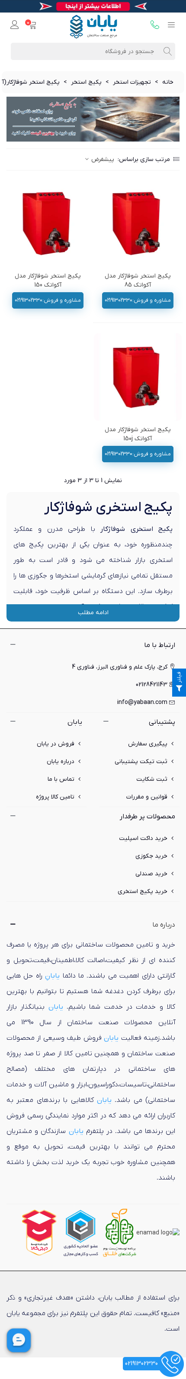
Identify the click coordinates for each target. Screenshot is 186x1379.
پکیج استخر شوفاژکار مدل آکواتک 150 (48, 280)
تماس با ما (61, 779)
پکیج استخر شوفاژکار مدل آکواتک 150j (138, 434)
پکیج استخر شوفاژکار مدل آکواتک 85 (138, 280)
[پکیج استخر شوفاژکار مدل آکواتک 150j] (138, 377)
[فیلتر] (179, 690)
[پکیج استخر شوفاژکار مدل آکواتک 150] (48, 223)
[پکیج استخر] (93, 119)
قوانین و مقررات (146, 797)
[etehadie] (80, 1232)
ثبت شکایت (151, 779)
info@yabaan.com (142, 702)
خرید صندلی (151, 874)
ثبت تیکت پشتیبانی (141, 761)
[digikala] (39, 1232)
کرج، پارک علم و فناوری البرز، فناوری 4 (119, 667)
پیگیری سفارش (147, 744)
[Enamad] (158, 1232)
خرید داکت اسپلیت (143, 838)
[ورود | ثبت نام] (14, 25)
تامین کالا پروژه (55, 797)
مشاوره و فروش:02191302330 (138, 300)
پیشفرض (102, 159)
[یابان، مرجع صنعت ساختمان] (93, 25)
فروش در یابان (55, 744)
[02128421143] (155, 25)
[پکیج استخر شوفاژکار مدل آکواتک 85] (138, 223)
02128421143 (151, 685)
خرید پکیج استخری (142, 891)
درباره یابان (60, 761)
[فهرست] (171, 25)
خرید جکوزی (151, 856)
